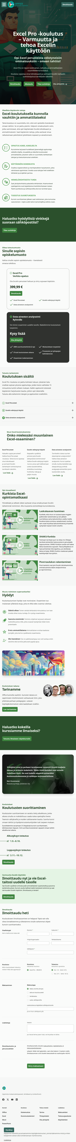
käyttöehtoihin (57, 1046)
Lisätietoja (7, 1140)
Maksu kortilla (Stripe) (36, 989)
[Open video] (20, 520)
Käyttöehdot (62, 1120)
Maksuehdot (62, 1112)
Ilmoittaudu (68, 4)
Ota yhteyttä (16, 340)
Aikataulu (29, 84)
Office (4, 1112)
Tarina (41, 1112)
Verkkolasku (33, 996)
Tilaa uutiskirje (44, 84)
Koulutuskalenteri (27, 1116)
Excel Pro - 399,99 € (36, 970)
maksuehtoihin (48, 1046)
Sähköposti (31, 949)
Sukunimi (55, 930)
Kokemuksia (25, 1112)
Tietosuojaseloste (64, 1116)
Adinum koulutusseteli (37, 992)
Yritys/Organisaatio (33, 939)
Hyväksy (9, 1130)
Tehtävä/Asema (56, 939)
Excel (4, 1116)
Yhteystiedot (44, 1116)
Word (4, 1120)
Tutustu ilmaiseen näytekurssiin (16, 739)
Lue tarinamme (9, 709)
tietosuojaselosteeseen (34, 1048)
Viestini (29, 1022)
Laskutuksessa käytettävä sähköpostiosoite (40, 1005)
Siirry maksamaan (35, 1066)
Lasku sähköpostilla (36, 1000)
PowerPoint (6, 1124)
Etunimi (30, 930)
